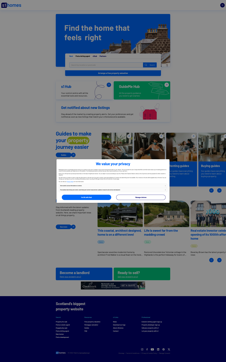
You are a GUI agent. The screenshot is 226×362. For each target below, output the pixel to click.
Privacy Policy (70, 181)
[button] (113, 186)
